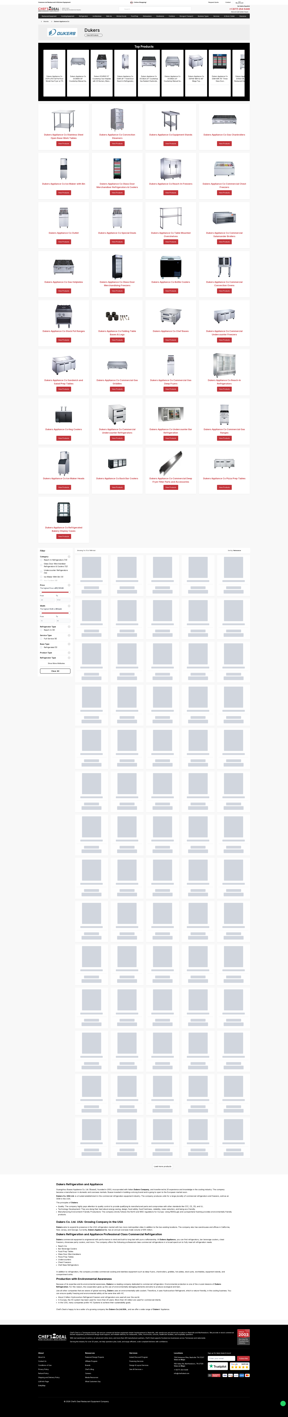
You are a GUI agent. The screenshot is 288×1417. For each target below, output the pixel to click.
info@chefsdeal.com (181, 1373)
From (42, 596)
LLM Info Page (43, 1381)
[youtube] (185, 1401)
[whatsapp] (283, 1403)
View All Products (92, 35)
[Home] (39, 21)
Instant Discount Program (138, 1357)
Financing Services (136, 1361)
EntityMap (41, 1385)
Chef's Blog (89, 1369)
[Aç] (69, 652)
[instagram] (198, 1401)
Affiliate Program (91, 1361)
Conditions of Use (45, 1365)
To (57, 596)
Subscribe (243, 1358)
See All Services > (136, 1369)
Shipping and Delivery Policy (49, 1377)
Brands (46, 21)
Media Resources (91, 1377)
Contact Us (42, 1361)
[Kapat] (69, 556)
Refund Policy (43, 1373)
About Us (41, 1357)
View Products (63, 144)
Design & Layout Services (138, 1365)
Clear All (55, 671)
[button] (55, 556)
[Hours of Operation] (249, 12)
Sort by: (230, 550)
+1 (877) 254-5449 (239, 9)
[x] (189, 1401)
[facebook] (180, 1401)
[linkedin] (193, 1401)
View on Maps (179, 1360)
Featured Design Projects (94, 1357)
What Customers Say (93, 1381)
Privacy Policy (43, 1369)
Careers (88, 1373)
